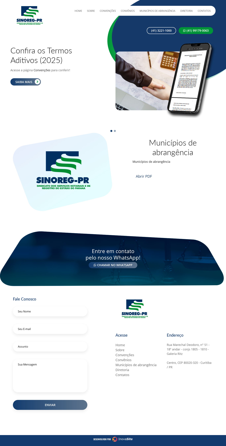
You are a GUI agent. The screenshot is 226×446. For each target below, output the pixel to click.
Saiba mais (23, 82)
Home (78, 10)
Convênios (128, 10)
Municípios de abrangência (157, 10)
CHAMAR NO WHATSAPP (114, 265)
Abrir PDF (144, 176)
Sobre (91, 10)
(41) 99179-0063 (197, 30)
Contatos (204, 10)
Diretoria (186, 10)
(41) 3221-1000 (161, 30)
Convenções (108, 10)
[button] (111, 131)
